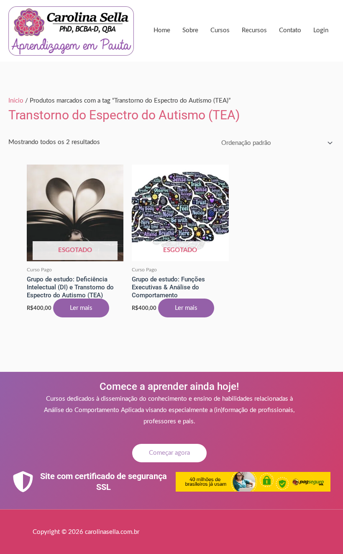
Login (320, 30)
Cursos (220, 30)
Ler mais (81, 308)
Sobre (190, 30)
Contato (290, 30)
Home (162, 30)
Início (15, 101)
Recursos (254, 30)
